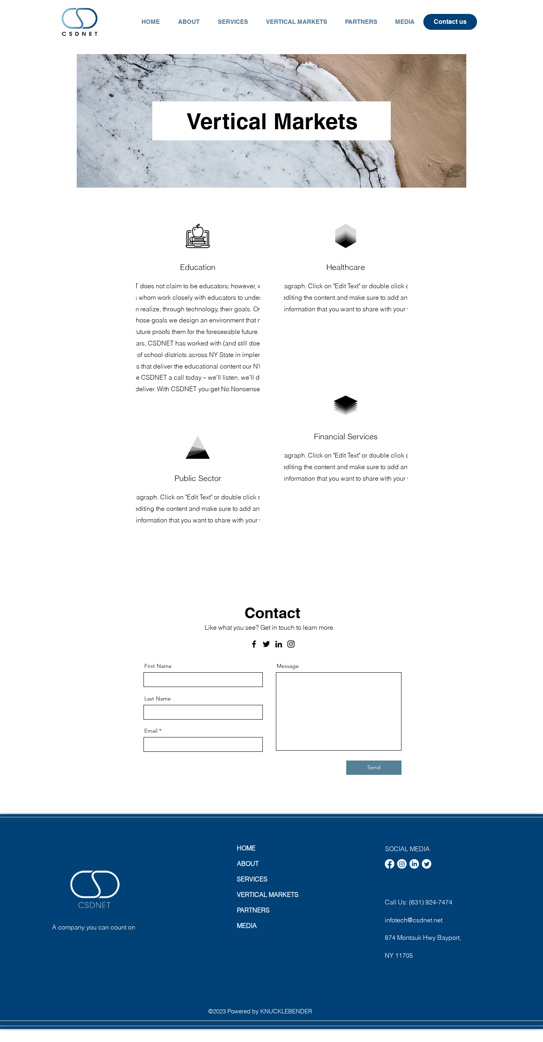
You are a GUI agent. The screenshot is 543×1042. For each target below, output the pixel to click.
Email (150, 730)
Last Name (157, 698)
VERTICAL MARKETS (265, 894)
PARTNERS (253, 910)
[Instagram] (291, 644)
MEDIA (247, 925)
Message (288, 666)
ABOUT (248, 863)
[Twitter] (266, 644)
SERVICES (252, 879)
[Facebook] (254, 644)
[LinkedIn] (278, 644)
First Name (158, 666)
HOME (246, 848)
